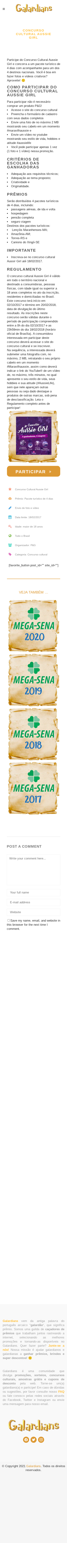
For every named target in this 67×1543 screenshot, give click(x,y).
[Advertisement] (33, 978)
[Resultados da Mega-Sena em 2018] (33, 734)
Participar (31, 471)
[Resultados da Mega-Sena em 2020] (33, 626)
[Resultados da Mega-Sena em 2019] (33, 680)
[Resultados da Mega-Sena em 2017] (33, 788)
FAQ (61, 1391)
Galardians (33, 1466)
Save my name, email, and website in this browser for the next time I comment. (33, 925)
